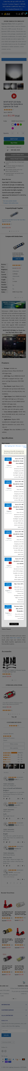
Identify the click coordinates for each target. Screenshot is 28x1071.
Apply (10, 462)
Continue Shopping (14, 624)
